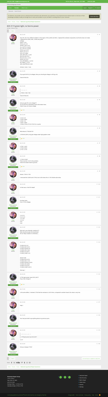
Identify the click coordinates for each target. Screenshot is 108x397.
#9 (99, 171)
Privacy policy (87, 395)
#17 (99, 302)
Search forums (17, 11)
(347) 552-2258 (91, 1)
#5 (99, 114)
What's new (24, 8)
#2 (99, 71)
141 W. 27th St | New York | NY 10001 (75, 1)
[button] (29, 8)
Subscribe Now (94, 16)
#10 (99, 184)
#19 (99, 330)
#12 (99, 212)
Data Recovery (83, 377)
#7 (99, 143)
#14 (99, 242)
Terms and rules (79, 395)
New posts (11, 11)
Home (10, 8)
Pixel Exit (44, 395)
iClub (9, 28)
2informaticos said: (25, 334)
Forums (17, 8)
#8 (99, 156)
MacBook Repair (83, 375)
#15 (99, 274)
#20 (99, 343)
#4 (99, 99)
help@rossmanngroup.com (22, 1)
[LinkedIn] (17, 362)
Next (13, 31)
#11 (99, 197)
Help (93, 395)
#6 (99, 128)
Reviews (81, 384)
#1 (99, 34)
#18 (99, 315)
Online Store (82, 382)
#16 (99, 289)
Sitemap (81, 387)
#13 (99, 227)
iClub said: (23, 90)
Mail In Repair (82, 380)
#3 (99, 86)
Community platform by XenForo (22, 395)
